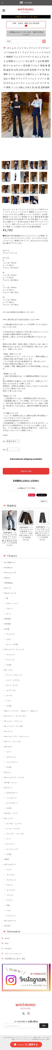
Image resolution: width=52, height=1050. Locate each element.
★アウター (8, 747)
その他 (8, 665)
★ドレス (7, 772)
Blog (6, 943)
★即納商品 (8, 583)
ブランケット (11, 916)
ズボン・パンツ (12, 603)
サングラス (10, 890)
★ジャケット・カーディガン (15, 716)
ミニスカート (11, 798)
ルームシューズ (12, 849)
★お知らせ (8, 567)
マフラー (9, 900)
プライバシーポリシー (13, 954)
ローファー (10, 844)
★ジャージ (8, 731)
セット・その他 (12, 644)
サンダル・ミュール (13, 823)
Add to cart (26, 471)
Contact (8, 948)
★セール (7, 588)
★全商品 (7, 624)
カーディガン (11, 690)
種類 (4, 441)
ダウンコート (11, 757)
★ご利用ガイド (10, 562)
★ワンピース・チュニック (14, 649)
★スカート (8, 788)
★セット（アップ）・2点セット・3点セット (21, 711)
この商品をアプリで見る (26, 488)
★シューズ (8, 818)
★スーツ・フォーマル (12, 741)
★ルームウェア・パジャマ (14, 777)
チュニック (10, 660)
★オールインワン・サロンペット (16, 736)
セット (8, 614)
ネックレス (10, 875)
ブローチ (9, 895)
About (7, 938)
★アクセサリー (10, 864)
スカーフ (9, 885)
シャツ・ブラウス (13, 680)
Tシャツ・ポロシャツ (14, 675)
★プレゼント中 (10, 573)
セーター (9, 695)
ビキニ (8, 639)
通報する (44, 501)
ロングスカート (12, 803)
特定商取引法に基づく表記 (15, 959)
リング (8, 869)
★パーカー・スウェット (13, 721)
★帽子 (6, 859)
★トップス (8, 670)
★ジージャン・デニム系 (13, 726)
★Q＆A (7, 578)
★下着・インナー (11, 783)
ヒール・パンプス (13, 829)
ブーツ (8, 839)
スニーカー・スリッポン (15, 834)
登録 (43, 1026)
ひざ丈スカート (12, 793)
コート (8, 752)
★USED (7, 926)
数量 (4, 449)
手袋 (8, 905)
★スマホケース (10, 921)
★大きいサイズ (10, 593)
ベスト (8, 701)
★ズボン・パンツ (11, 813)
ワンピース (10, 634)
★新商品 (7, 619)
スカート (9, 608)
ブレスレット (11, 880)
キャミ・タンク (12, 685)
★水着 (6, 629)
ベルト (8, 910)
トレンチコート (12, 762)
